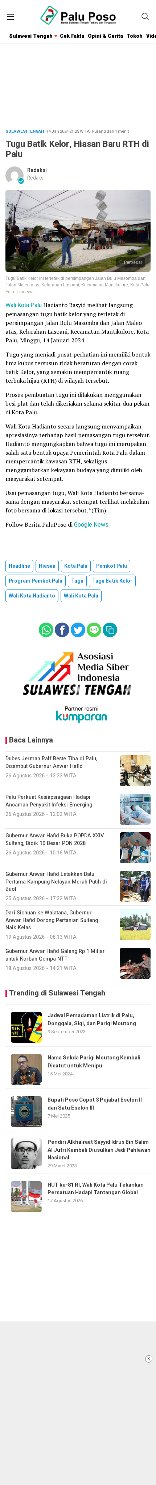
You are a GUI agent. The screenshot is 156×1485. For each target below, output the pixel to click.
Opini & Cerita (105, 36)
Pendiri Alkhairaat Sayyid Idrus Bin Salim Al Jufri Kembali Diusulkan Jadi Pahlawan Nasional (99, 1150)
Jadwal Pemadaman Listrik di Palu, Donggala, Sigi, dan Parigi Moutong (92, 1019)
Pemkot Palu (111, 566)
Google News (91, 524)
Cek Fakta (72, 36)
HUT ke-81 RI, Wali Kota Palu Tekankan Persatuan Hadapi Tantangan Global (96, 1188)
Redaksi (37, 170)
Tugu (77, 581)
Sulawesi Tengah (31, 36)
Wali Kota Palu (24, 305)
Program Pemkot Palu (35, 581)
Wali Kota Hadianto (32, 596)
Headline (19, 566)
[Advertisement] (78, 1403)
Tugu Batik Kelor (112, 581)
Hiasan (47, 566)
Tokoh (135, 36)
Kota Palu (75, 566)
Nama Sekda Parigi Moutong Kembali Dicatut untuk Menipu (94, 1061)
